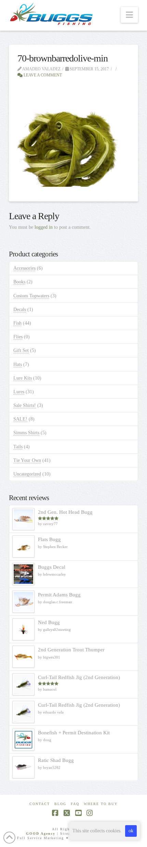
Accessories (24, 268)
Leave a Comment (42, 75)
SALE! (20, 419)
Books (19, 281)
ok (131, 830)
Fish (17, 323)
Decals (19, 309)
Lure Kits (22, 378)
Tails (18, 446)
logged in (44, 227)
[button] (129, 15)
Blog (60, 804)
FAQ (75, 804)
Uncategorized (27, 474)
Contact (39, 804)
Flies (18, 336)
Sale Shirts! (24, 405)
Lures (18, 391)
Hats (17, 364)
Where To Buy (101, 804)
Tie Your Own (27, 460)
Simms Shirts (26, 432)
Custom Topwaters (31, 295)
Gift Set (21, 350)
